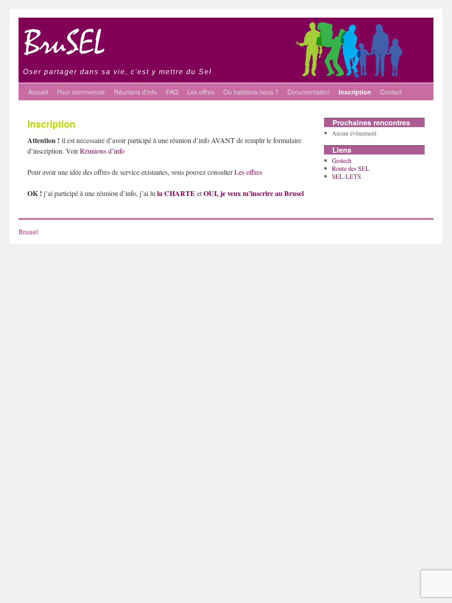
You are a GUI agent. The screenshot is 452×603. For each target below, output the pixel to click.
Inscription (355, 91)
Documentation (308, 91)
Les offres (201, 91)
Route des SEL (350, 168)
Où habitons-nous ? (251, 91)
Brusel (28, 231)
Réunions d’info (135, 91)
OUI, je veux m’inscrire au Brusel (253, 193)
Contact (391, 91)
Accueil (38, 91)
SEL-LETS (346, 176)
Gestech (341, 160)
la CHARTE (176, 193)
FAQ (172, 91)
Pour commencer (81, 91)
